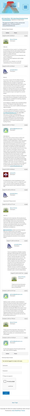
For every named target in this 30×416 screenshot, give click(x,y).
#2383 (26, 169)
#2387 (26, 240)
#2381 (26, 66)
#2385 (26, 189)
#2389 (26, 273)
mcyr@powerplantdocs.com (9, 112)
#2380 (26, 35)
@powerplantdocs (7, 230)
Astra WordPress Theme (18, 410)
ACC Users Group (6, 18)
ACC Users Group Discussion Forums (19, 18)
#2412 (26, 318)
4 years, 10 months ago (12, 24)
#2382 (26, 125)
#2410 (26, 290)
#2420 (26, 337)
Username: (5, 365)
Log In (6, 393)
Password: (5, 370)
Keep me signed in (8, 376)
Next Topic (15, 402)
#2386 (26, 204)
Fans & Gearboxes (6, 19)
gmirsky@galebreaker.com (16, 166)
